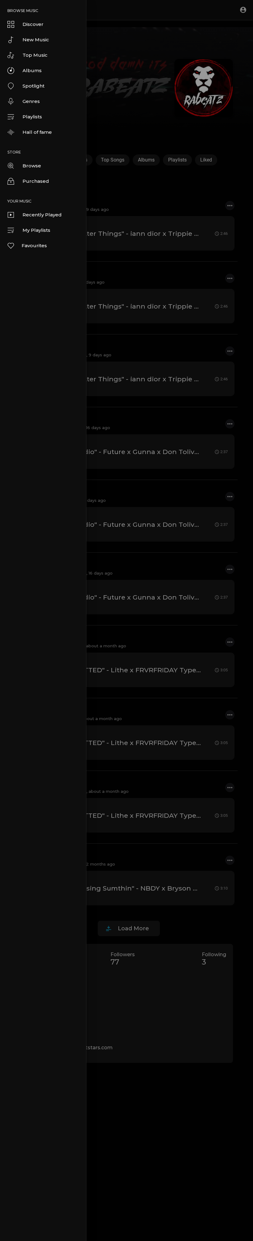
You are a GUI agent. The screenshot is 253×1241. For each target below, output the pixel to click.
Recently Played (42, 215)
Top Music (35, 55)
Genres (31, 101)
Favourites (34, 245)
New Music (36, 40)
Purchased (36, 181)
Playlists (32, 117)
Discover (33, 24)
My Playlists (36, 230)
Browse (32, 166)
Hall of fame (37, 132)
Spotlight (33, 86)
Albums (32, 70)
